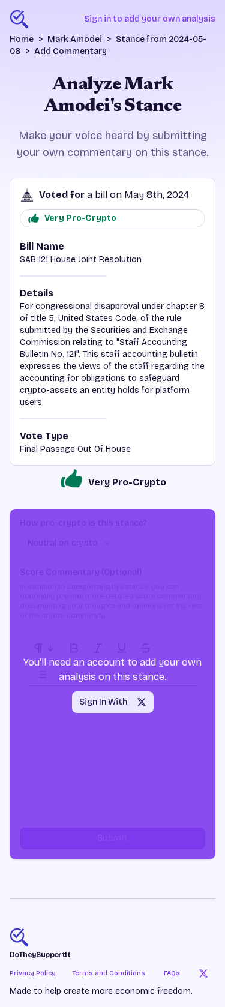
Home (22, 39)
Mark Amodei (74, 39)
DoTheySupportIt (40, 955)
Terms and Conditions (108, 973)
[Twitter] (203, 973)
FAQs (172, 973)
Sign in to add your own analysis (149, 19)
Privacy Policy (33, 973)
